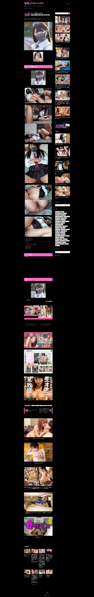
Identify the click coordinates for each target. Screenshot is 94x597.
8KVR (64, 213)
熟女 (57, 240)
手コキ (62, 237)
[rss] (46, 592)
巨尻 (47, 241)
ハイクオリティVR (59, 224)
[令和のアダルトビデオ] (34, 3)
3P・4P (58, 211)
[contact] (47, 592)
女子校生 (58, 234)
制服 (50, 241)
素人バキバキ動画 (33, 245)
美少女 (27, 242)
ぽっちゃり (40, 241)
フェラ (63, 229)
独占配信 (62, 240)
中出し (36, 241)
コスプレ (63, 219)
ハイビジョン (32, 241)
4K (62, 211)
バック (57, 227)
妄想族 (63, 234)
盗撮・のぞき (58, 242)
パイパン (58, 229)
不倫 (68, 229)
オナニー (58, 218)
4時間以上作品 (59, 213)
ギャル (57, 219)
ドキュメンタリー (65, 221)
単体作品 (62, 232)
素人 (64, 242)
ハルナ (26, 87)
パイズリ (63, 227)
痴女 (67, 240)
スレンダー (58, 221)
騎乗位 (57, 245)
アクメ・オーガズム (59, 216)
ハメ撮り (44, 241)
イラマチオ (67, 216)
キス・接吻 (63, 218)
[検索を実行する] (69, 13)
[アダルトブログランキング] (59, 259)
